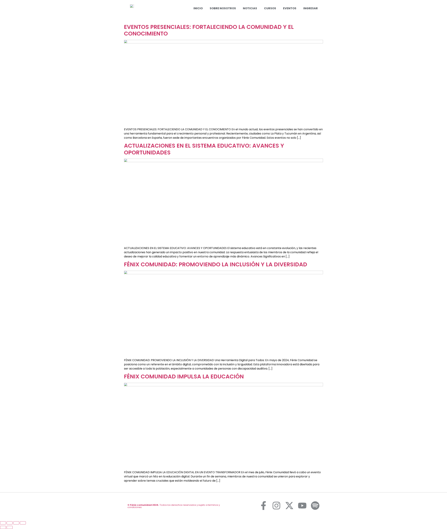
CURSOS (270, 8)
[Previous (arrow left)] (3, 527)
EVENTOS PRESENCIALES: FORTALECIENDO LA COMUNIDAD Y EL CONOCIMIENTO (209, 30)
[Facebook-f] (263, 505)
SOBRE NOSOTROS (223, 8)
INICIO (198, 8)
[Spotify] (315, 505)
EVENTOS (289, 8)
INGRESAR (310, 8)
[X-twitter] (289, 505)
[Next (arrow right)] (10, 527)
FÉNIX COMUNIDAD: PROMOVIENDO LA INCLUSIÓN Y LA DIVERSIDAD (215, 264)
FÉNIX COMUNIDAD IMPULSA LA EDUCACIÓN (184, 376)
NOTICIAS (250, 8)
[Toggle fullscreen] (16, 522)
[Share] (10, 522)
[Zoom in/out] (23, 522)
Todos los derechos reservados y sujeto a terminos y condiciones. (173, 506)
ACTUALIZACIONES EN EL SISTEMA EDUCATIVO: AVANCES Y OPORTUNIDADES (204, 149)
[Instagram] (276, 505)
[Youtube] (302, 505)
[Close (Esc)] (3, 522)
